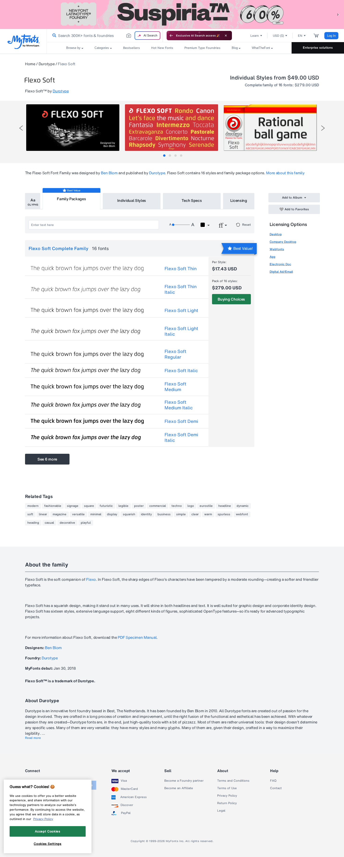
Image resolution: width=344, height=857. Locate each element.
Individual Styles (131, 200)
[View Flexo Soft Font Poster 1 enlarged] (72, 127)
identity (146, 514)
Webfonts (277, 249)
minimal (95, 514)
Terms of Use (227, 788)
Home (30, 64)
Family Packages (71, 199)
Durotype (47, 64)
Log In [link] (331, 35)
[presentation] (21, 128)
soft (30, 514)
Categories (102, 48)
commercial (157, 506)
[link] (53, 35)
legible (123, 506)
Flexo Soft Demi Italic (181, 437)
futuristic (106, 506)
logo (190, 506)
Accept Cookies (47, 831)
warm (208, 514)
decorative (67, 523)
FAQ (273, 781)
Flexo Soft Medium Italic (179, 405)
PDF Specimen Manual (137, 637)
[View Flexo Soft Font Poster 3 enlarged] (270, 127)
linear (43, 514)
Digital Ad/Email (281, 271)
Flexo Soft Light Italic (181, 331)
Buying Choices (231, 299)
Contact (276, 788)
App (272, 256)
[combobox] (105, 35)
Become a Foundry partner (184, 781)
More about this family (285, 173)
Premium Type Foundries (202, 48)
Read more (33, 738)
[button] (338, 14)
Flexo (91, 579)
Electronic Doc (280, 264)
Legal (221, 811)
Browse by (73, 48)
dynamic (243, 506)
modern (33, 506)
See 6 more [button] (47, 459)
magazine (59, 514)
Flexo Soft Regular (175, 354)
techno (177, 506)
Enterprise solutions (318, 47)
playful (86, 523)
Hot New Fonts (162, 48)
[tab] (164, 155)
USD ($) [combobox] (278, 35)
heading (33, 523)
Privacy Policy (227, 796)
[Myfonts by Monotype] (23, 41)
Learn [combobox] (254, 35)
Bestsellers (131, 48)
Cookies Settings (48, 843)
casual (49, 523)
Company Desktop (283, 242)
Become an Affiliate (178, 788)
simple (181, 514)
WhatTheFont (261, 48)
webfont (242, 514)
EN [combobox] (300, 35)
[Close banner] (226, 35)
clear (195, 514)
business (164, 514)
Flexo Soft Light (181, 310)
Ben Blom (109, 173)
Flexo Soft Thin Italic (181, 289)
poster (139, 506)
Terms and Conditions (233, 781)
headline (224, 506)
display (112, 514)
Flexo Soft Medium (175, 387)
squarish (129, 514)
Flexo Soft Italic (181, 370)
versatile (78, 514)
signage (72, 506)
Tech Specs (192, 200)
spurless (224, 514)
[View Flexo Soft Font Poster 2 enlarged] (171, 127)
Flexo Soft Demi (181, 421)
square (89, 506)
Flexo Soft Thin (181, 268)
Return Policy (227, 803)
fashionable (52, 506)
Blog (235, 48)
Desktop (276, 234)
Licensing (238, 200)
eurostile (206, 506)
